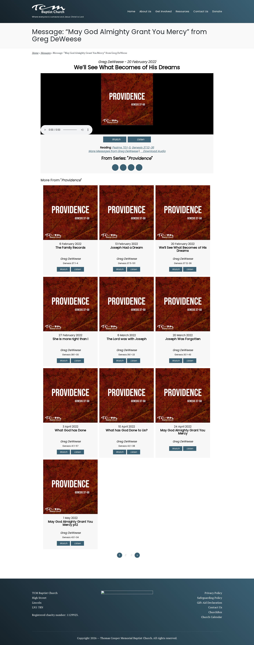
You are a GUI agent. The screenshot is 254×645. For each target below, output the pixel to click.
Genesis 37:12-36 (143, 147)
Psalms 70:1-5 (121, 147)
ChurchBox (215, 612)
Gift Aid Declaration (209, 603)
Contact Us (215, 607)
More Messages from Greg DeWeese (113, 151)
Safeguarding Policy (209, 598)
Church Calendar (211, 617)
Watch (116, 139)
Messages (46, 52)
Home (35, 52)
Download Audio (154, 151)
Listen (140, 139)
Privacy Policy (213, 593)
